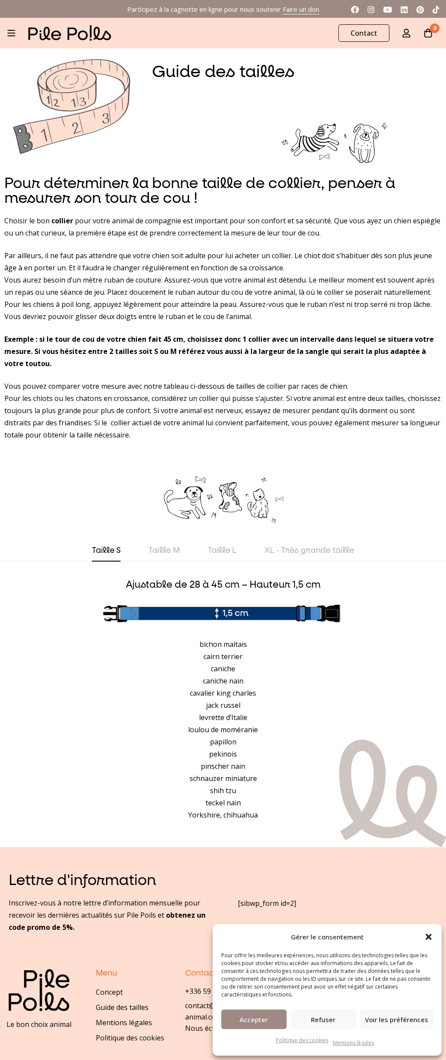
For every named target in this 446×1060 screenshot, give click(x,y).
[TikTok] (436, 9)
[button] (428, 936)
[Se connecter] (406, 33)
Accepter (254, 1019)
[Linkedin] (404, 9)
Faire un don (301, 9)
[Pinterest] (420, 9)
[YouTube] (387, 9)
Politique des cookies (302, 1040)
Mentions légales (353, 1043)
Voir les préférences (396, 1019)
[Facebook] (355, 9)
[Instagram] (371, 9)
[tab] (106, 551)
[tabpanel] (223, 700)
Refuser (323, 1019)
